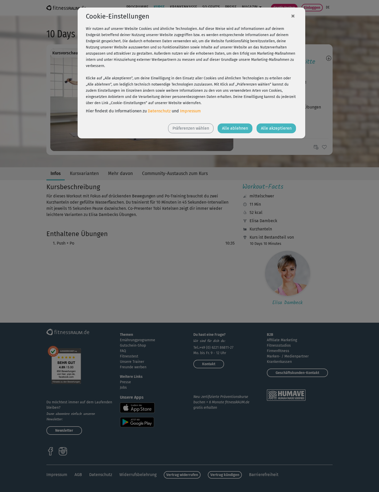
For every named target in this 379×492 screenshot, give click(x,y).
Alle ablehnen (235, 128)
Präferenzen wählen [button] (190, 128)
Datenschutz (159, 111)
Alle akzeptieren (276, 128)
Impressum (190, 111)
